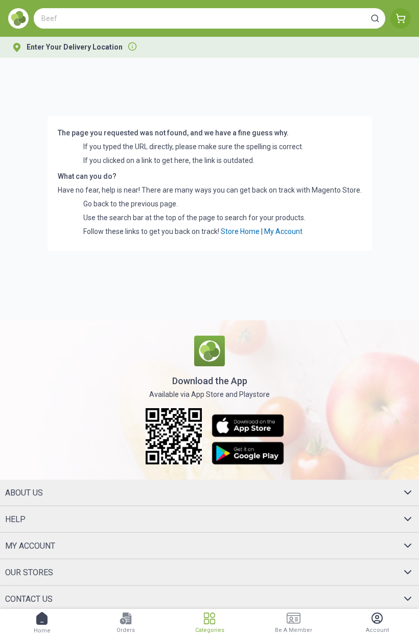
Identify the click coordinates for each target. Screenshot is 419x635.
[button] (375, 18)
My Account (283, 231)
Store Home (240, 231)
